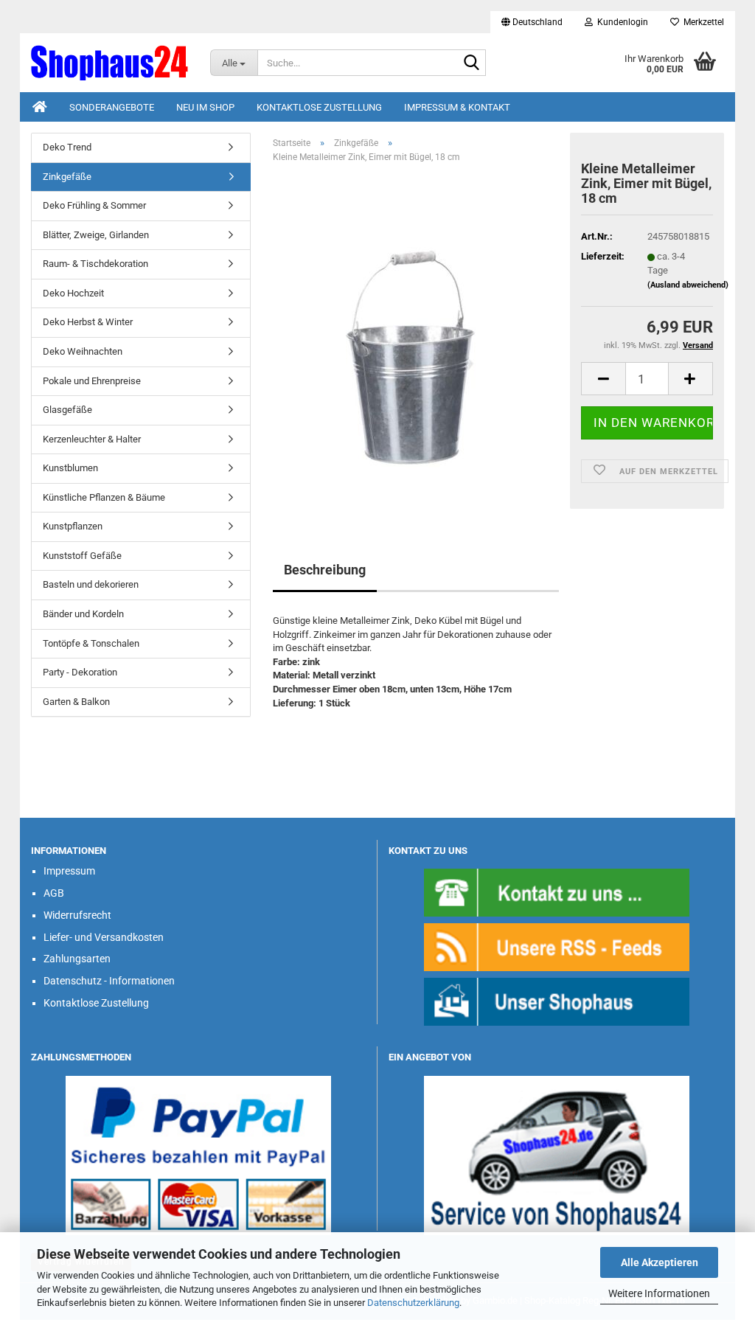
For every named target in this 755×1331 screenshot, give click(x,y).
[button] (532, 22)
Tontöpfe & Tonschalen (91, 643)
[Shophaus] (556, 1001)
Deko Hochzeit (73, 293)
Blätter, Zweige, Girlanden (96, 234)
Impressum (69, 871)
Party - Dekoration (80, 672)
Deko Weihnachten (82, 351)
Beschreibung (325, 569)
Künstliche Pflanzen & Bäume (104, 497)
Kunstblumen (70, 467)
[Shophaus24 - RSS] (556, 946)
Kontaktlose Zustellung (319, 107)
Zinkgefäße (67, 176)
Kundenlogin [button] (620, 22)
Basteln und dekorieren (91, 584)
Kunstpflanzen (72, 526)
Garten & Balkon (76, 701)
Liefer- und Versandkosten (104, 937)
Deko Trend (67, 147)
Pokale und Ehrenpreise (92, 380)
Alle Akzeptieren (659, 1262)
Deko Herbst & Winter (88, 321)
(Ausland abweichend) (687, 285)
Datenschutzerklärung (413, 1302)
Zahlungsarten (77, 959)
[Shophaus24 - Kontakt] (556, 891)
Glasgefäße (67, 409)
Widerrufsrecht (77, 915)
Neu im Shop (205, 107)
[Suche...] (472, 63)
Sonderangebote (111, 107)
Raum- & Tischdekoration (95, 263)
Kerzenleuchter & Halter (92, 439)
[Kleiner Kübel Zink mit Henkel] (416, 340)
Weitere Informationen (659, 1293)
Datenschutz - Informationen (109, 981)
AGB (54, 893)
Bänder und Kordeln (83, 613)
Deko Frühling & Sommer (94, 205)
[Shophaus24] (109, 62)
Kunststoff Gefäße (82, 555)
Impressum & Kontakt (457, 107)
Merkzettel (701, 22)
